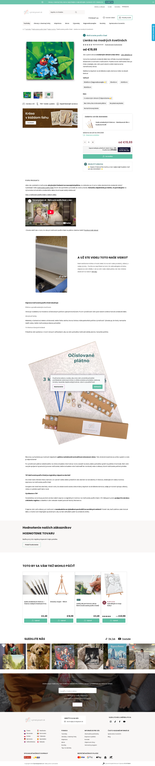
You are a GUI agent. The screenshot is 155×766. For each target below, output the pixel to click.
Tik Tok (111, 639)
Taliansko (43, 736)
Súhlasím (97, 387)
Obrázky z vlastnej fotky (68, 737)
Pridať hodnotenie (31, 545)
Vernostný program (91, 745)
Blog (109, 737)
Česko (28, 731)
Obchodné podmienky (92, 734)
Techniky (64, 734)
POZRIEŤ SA (109, 2)
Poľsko (29, 736)
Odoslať (77, 705)
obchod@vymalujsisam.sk (75, 721)
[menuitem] (27, 23)
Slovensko (30, 733)
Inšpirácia (64, 739)
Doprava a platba (92, 135)
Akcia (63, 742)
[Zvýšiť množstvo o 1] (93, 142)
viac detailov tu (126, 55)
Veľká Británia (31, 742)
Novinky (63, 745)
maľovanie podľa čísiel (45, 188)
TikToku (94, 272)
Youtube (126, 639)
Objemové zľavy (90, 742)
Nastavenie (58, 387)
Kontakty (117, 7)
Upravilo (125, 763)
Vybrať (37, 620)
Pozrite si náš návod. (91, 230)
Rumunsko (43, 733)
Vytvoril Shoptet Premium (112, 763)
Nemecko (30, 739)
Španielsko (43, 739)
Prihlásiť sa (93, 18)
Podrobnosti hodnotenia (113, 45)
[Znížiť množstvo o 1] (85, 142)
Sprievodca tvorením (114, 734)
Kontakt (87, 739)
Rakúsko (42, 742)
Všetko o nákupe (99, 7)
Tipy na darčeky (66, 748)
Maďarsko (43, 731)
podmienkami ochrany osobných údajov (77, 698)
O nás (110, 7)
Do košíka (109, 156)
